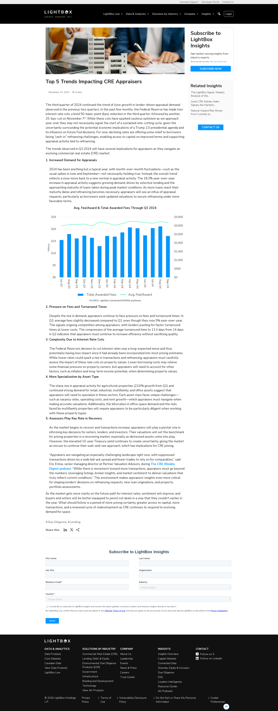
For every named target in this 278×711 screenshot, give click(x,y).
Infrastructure (90, 676)
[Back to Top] (226, 707)
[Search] (219, 14)
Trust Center (127, 677)
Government (89, 672)
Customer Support (189, 2)
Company (189, 14)
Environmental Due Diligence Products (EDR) (99, 665)
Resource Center (167, 686)
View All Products (93, 690)
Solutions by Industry (165, 14)
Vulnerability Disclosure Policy (133, 699)
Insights (206, 14)
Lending (75, 522)
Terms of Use (105, 699)
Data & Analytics (136, 14)
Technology (89, 685)
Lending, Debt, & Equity (95, 658)
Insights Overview (168, 654)
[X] (71, 530)
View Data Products (56, 668)
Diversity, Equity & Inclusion (173, 668)
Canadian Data (53, 663)
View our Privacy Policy (218, 62)
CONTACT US (210, 127)
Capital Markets (167, 658)
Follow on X (207, 654)
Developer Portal (210, 2)
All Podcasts (165, 691)
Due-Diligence (57, 522)
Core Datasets (53, 658)
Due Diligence (166, 672)
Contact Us (228, 2)
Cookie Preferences (218, 699)
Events (124, 663)
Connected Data (167, 663)
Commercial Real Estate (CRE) (100, 654)
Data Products (53, 654)
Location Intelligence (170, 681)
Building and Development (97, 681)
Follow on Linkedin (211, 658)
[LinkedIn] (65, 530)
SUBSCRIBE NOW (211, 69)
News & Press (128, 668)
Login (228, 14)
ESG (160, 677)
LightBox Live (111, 14)
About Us (125, 654)
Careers (124, 672)
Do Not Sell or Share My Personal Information (176, 699)
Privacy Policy (86, 699)
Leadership (126, 658)
